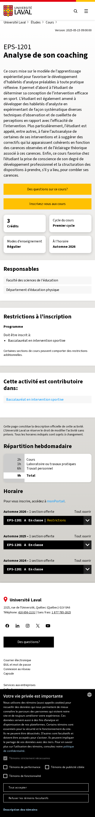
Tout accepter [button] (18, 787)
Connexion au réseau (17, 669)
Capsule (9, 673)
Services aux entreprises (20, 685)
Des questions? (28, 642)
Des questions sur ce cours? (47, 189)
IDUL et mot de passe (17, 665)
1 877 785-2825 (61, 612)
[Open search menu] (75, 11)
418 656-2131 (26, 612)
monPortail (56, 501)
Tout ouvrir (82, 512)
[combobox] (89, 694)
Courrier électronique (17, 660)
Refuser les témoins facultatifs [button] (28, 798)
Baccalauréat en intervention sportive (35, 399)
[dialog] (47, 753)
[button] (20, 809)
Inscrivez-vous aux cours (47, 203)
